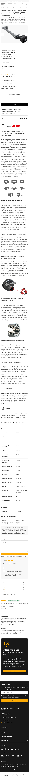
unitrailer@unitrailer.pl (19, 422)
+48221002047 (23, 119)
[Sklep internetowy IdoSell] (14, 770)
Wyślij (14, 554)
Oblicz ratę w (8, 82)
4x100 (10, 56)
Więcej (18, 524)
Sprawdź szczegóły (14, 671)
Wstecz (4, 7)
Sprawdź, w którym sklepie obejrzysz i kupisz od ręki (14, 92)
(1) (13, 74)
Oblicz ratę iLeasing (16, 624)
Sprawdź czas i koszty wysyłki (9, 90)
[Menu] (27, 4)
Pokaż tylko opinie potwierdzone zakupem (13, 571)
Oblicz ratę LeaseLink (5, 624)
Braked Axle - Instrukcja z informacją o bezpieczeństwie (12, 556)
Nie (17, 612)
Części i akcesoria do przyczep (20, 7)
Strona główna (9, 7)
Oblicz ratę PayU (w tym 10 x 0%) (10, 80)
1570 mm (10, 54)
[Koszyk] (23, 4)
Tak (13, 612)
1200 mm (12, 52)
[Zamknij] (26, 1)
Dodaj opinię (7, 568)
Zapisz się (14, 701)
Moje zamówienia (6, 736)
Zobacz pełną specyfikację (6, 62)
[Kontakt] (14, 709)
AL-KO (17, 433)
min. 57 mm (12, 58)
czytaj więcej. (17, 697)
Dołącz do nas (5, 685)
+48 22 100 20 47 (7, 422)
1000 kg (13, 50)
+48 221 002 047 (19, 1)
